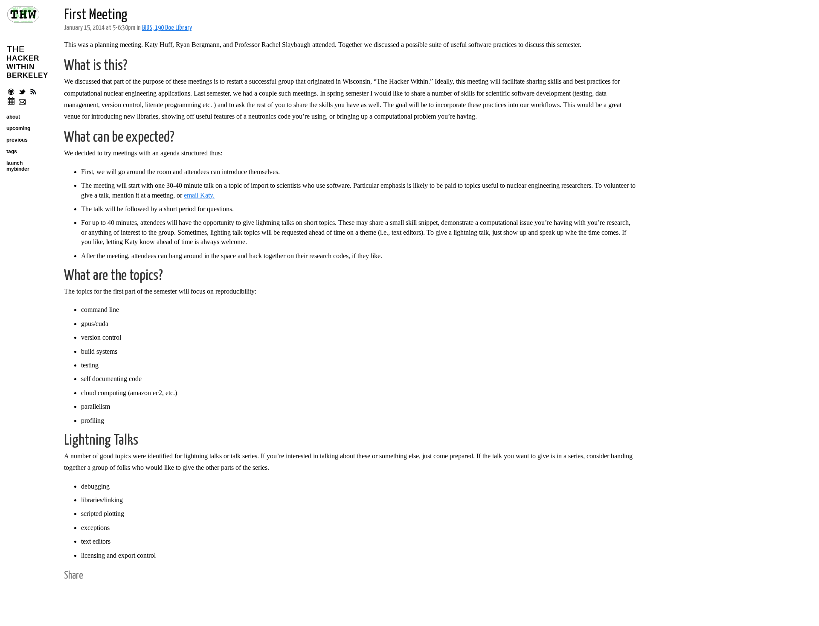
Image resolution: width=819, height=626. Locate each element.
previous (17, 140)
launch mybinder (17, 166)
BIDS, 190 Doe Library (167, 28)
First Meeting (96, 15)
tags (11, 151)
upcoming (18, 128)
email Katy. (199, 195)
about (13, 117)
